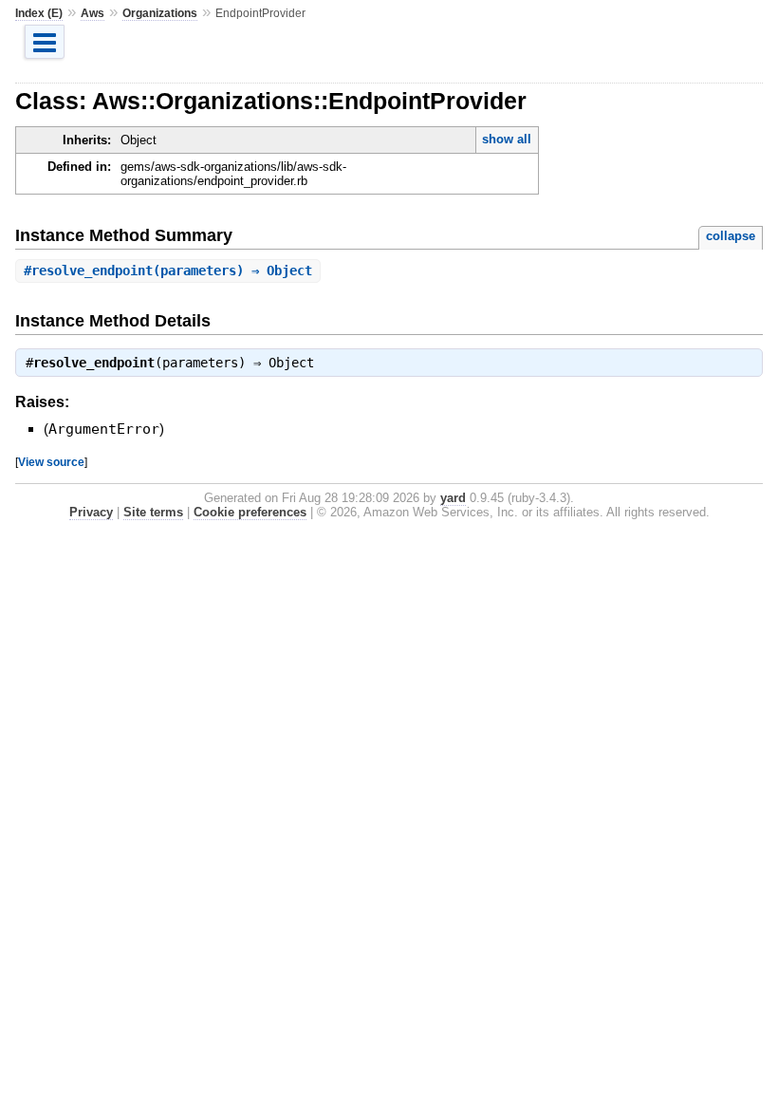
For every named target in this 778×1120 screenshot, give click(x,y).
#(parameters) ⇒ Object (168, 270)
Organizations (159, 13)
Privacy (91, 512)
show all (506, 139)
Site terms (153, 512)
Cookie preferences (250, 512)
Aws (92, 13)
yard (453, 498)
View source (51, 462)
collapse (730, 236)
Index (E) (39, 13)
